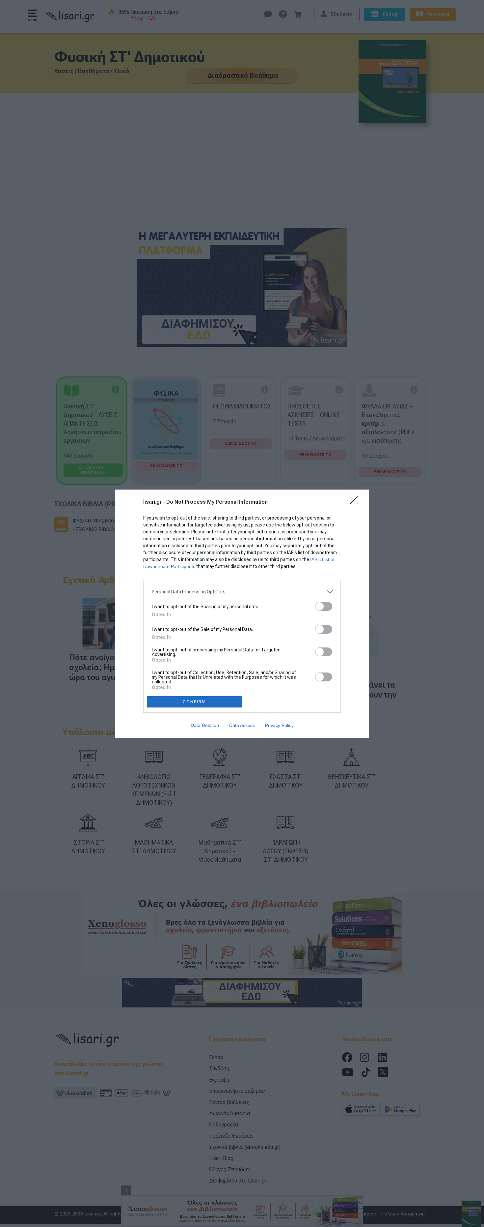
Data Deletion (205, 725)
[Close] (356, 502)
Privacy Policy (279, 725)
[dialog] (242, 614)
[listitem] (242, 591)
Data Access (242, 725)
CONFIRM (194, 701)
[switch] (323, 606)
